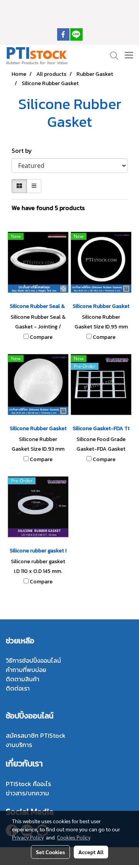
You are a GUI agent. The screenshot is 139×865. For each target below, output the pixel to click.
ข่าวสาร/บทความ (27, 793)
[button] (111, 55)
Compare (41, 337)
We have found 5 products (48, 207)
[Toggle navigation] (128, 55)
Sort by (24, 150)
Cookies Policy (73, 837)
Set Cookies (50, 851)
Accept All (90, 851)
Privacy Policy (28, 837)
